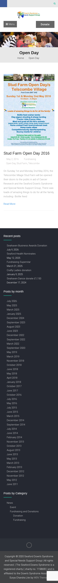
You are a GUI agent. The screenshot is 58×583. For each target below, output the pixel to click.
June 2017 (12, 390)
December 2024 (15, 318)
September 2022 (16, 339)
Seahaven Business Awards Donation (27, 245)
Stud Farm (22, 163)
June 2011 (12, 484)
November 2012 (15, 475)
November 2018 (15, 360)
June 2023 (12, 330)
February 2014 (14, 437)
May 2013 (12, 458)
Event (13, 507)
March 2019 (13, 356)
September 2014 (16, 424)
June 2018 (12, 369)
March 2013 (13, 462)
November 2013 (15, 441)
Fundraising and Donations (24, 511)
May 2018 (12, 373)
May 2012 (12, 479)
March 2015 (13, 416)
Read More (9, 203)
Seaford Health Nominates (21, 253)
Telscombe (33, 163)
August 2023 (13, 326)
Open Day (11, 163)
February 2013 (14, 467)
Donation (18, 515)
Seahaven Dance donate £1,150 (24, 278)
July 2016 (12, 399)
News (10, 502)
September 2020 (16, 347)
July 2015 (12, 407)
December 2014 (15, 420)
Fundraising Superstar (19, 261)
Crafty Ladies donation (19, 270)
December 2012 (15, 471)
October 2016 (14, 394)
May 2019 (12, 352)
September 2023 (16, 322)
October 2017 (14, 386)
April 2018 (12, 377)
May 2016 (12, 403)
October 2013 (14, 445)
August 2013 (13, 450)
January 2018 (14, 381)
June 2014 (12, 433)
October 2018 (14, 364)
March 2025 (13, 309)
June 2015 (12, 411)
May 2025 (12, 305)
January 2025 (14, 313)
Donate (45, 24)
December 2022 (15, 335)
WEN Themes (41, 577)
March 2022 (13, 343)
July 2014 (12, 428)
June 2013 (12, 454)
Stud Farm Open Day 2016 (26, 153)
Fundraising (30, 159)
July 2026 (12, 301)
